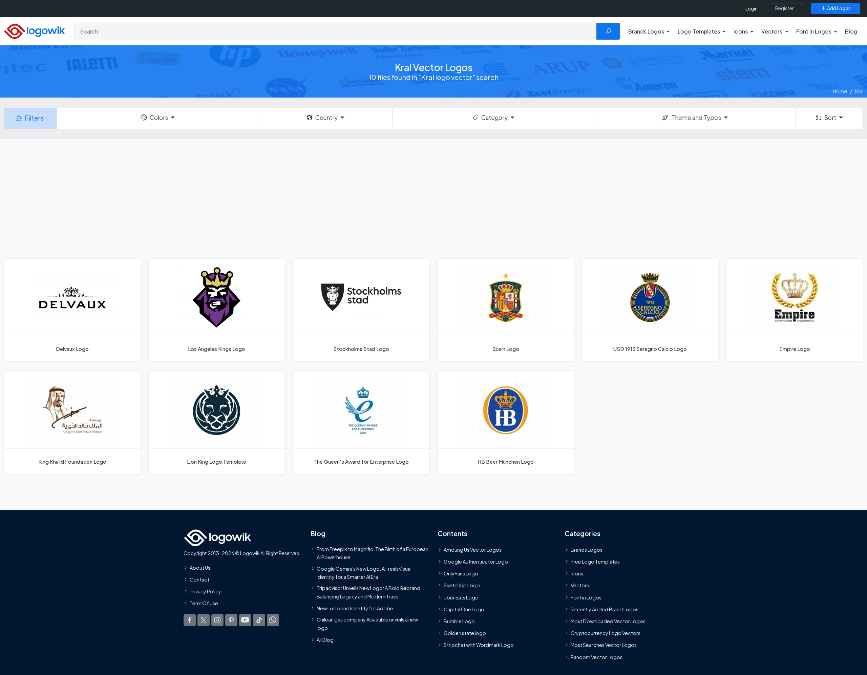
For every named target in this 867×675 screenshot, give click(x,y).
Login (751, 9)
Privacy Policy (205, 591)
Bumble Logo (459, 621)
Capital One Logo (464, 609)
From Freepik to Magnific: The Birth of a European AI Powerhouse (372, 553)
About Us (200, 568)
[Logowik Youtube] (245, 620)
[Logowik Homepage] (34, 30)
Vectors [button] (771, 31)
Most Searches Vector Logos (604, 645)
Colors (159, 117)
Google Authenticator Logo (476, 561)
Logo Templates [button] (699, 31)
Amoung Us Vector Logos (473, 550)
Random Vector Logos (596, 657)
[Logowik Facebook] (190, 620)
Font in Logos (586, 597)
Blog (851, 31)
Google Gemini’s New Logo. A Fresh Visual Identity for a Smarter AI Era (364, 572)
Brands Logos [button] (646, 31)
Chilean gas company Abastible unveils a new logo (367, 623)
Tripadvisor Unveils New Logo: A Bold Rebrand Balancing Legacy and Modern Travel (368, 592)
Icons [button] (741, 31)
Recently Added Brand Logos (604, 609)
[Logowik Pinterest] (231, 620)
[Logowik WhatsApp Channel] (273, 620)
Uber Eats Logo (461, 597)
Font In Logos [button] (813, 31)
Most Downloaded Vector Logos (608, 621)
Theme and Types (696, 117)
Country (326, 117)
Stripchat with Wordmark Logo (479, 645)
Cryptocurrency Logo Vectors (605, 633)
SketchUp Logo (462, 585)
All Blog (325, 640)
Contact (199, 579)
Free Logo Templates (595, 561)
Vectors (580, 585)
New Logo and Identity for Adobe (355, 608)
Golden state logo (465, 633)
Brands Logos (586, 550)
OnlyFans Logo (461, 573)
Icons (577, 573)
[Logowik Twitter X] (203, 620)
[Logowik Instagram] (217, 620)
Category (494, 117)
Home (840, 91)
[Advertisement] (433, 198)
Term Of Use (204, 603)
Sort (830, 117)
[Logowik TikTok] (259, 620)
